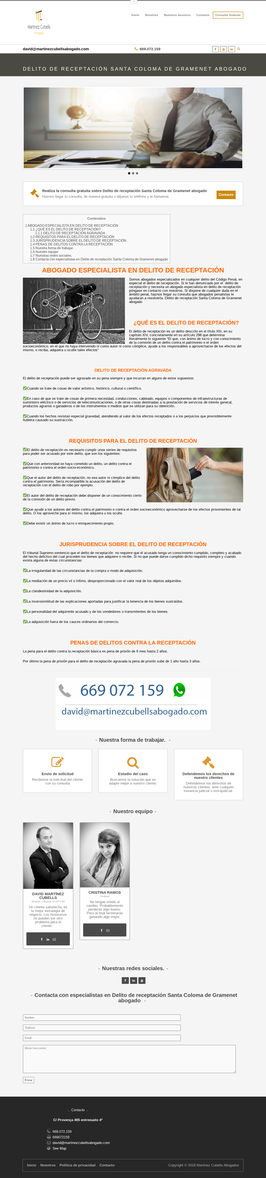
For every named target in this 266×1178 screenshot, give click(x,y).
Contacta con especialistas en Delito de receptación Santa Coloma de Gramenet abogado (99, 259)
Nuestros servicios (176, 15)
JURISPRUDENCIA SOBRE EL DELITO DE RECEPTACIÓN (78, 240)
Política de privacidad (77, 1165)
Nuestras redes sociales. (51, 255)
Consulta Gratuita (227, 15)
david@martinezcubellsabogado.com (56, 49)
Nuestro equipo (44, 252)
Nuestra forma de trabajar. (52, 248)
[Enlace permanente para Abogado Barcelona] (133, 127)
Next (250, 129)
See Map (59, 1148)
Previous (16, 129)
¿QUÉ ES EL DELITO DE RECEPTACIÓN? (65, 229)
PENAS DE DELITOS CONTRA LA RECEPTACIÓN (71, 244)
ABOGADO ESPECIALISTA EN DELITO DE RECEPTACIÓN (71, 225)
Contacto (202, 15)
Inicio (135, 15)
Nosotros (151, 15)
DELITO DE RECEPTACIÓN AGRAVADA (70, 233)
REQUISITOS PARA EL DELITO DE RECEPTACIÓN (72, 237)
